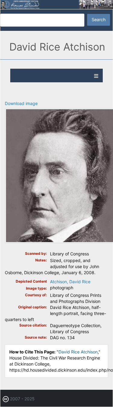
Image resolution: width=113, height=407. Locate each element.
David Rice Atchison (78, 351)
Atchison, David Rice (70, 281)
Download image (21, 103)
